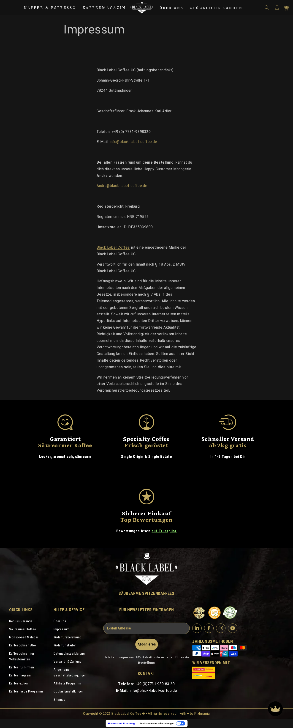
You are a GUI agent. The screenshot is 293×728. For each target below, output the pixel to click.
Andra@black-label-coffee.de (122, 186)
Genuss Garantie (21, 621)
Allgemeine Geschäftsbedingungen (70, 672)
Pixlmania (202, 713)
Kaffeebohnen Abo (22, 645)
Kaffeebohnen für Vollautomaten (21, 656)
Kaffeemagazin (104, 7)
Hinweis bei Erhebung (121, 723)
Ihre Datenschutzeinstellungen (157, 723)
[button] (267, 8)
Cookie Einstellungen (69, 691)
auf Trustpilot (164, 531)
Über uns (172, 7)
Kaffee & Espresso (50, 7)
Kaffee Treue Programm (26, 691)
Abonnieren (147, 644)
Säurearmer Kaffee (22, 629)
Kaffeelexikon (19, 683)
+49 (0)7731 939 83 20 (155, 684)
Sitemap (59, 699)
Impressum (61, 629)
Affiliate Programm (67, 683)
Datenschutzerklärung (69, 653)
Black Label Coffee (113, 247)
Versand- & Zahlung (67, 661)
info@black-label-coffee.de (133, 142)
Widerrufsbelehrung (67, 637)
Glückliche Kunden (216, 7)
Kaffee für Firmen (21, 667)
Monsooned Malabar (23, 637)
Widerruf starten (65, 645)
